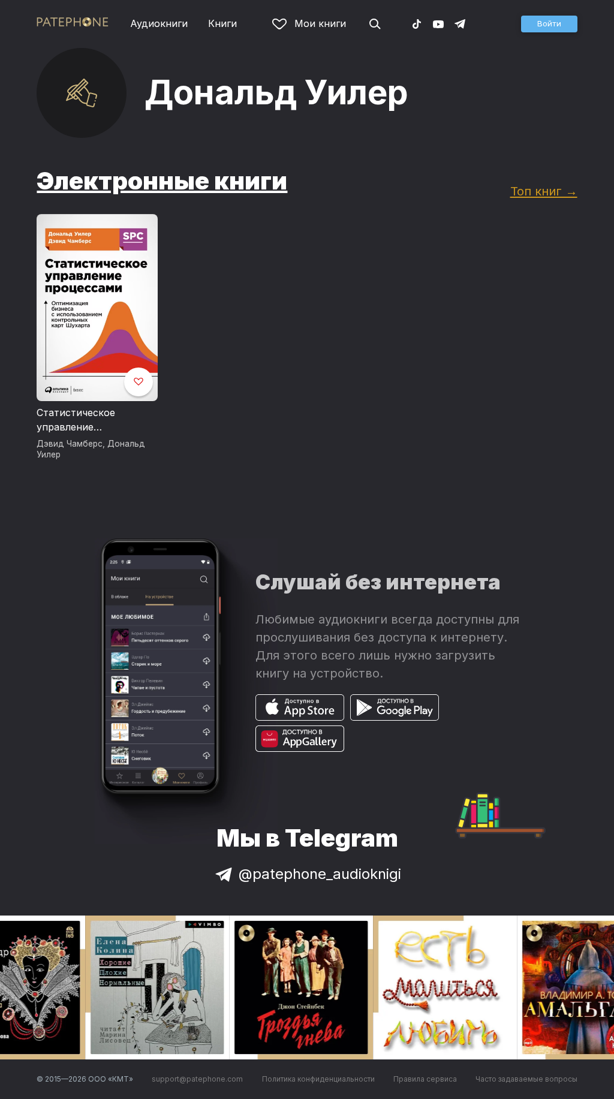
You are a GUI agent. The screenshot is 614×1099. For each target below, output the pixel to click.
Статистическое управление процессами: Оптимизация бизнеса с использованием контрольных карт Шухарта (94, 420)
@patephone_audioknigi (320, 874)
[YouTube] (438, 23)
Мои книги (320, 23)
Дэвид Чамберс (70, 443)
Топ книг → (543, 190)
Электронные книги (162, 180)
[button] (549, 24)
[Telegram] (460, 23)
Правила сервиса (425, 1078)
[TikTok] (417, 23)
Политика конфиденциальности (318, 1078)
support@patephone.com (197, 1078)
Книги (222, 23)
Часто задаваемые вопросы (526, 1078)
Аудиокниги (159, 23)
